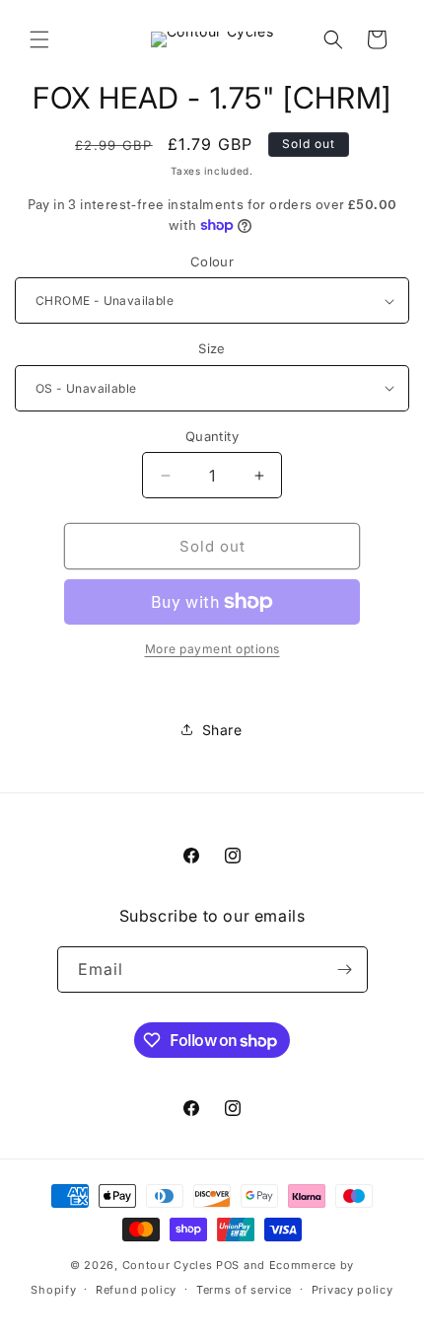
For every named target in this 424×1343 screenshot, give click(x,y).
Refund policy (136, 1290)
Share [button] (222, 729)
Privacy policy (352, 1290)
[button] (39, 39)
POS (228, 1265)
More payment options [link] (212, 648)
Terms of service (244, 1290)
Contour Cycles (167, 1265)
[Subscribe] (345, 969)
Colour (212, 261)
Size (212, 348)
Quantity (212, 436)
